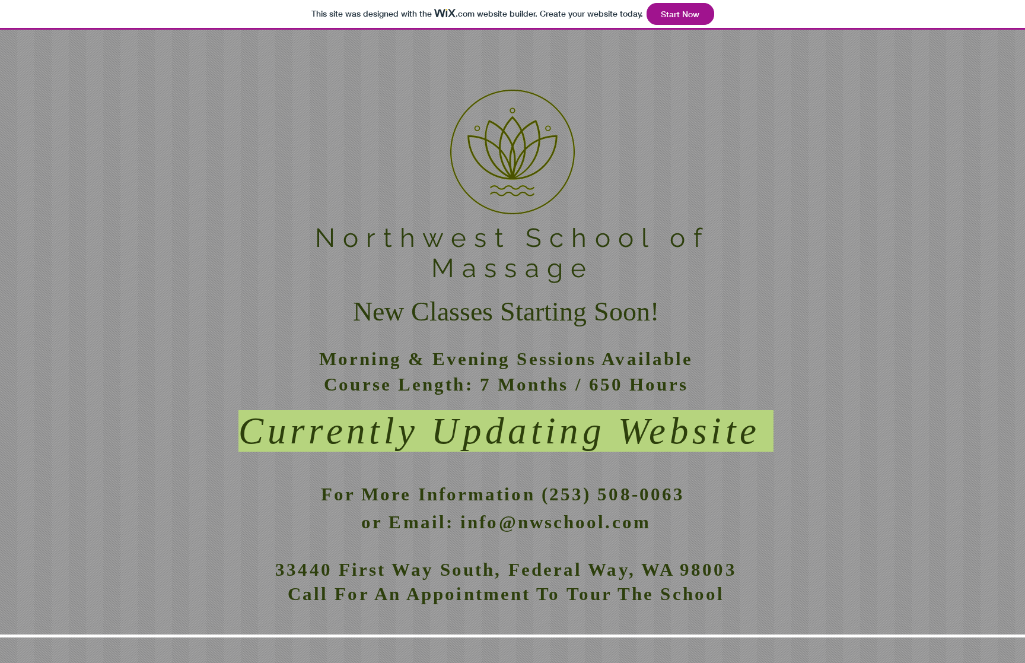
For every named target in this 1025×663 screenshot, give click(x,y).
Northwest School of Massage (512, 253)
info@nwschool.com (555, 522)
